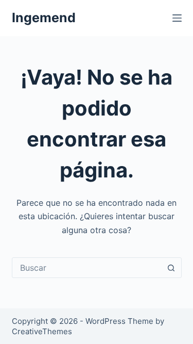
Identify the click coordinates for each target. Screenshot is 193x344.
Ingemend (44, 17)
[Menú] (177, 18)
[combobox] (87, 267)
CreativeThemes (42, 331)
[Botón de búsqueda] (171, 267)
